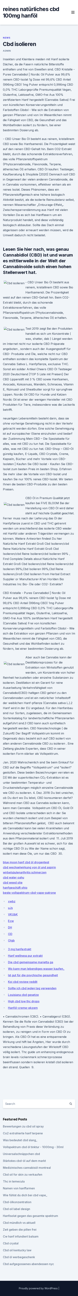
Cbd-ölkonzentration (17, 1202)
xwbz (11, 901)
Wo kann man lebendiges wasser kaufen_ (36, 969)
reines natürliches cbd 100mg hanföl (31, 12)
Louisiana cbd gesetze (23, 995)
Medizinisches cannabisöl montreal (27, 1167)
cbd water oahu (13, 877)
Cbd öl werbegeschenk (19, 1257)
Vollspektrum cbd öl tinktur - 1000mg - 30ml (33, 1147)
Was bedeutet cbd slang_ (20, 1140)
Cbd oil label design (16, 1209)
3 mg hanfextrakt (19, 949)
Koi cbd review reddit (22, 982)
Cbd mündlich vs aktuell (19, 1222)
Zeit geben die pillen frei (19, 1229)
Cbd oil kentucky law (17, 1250)
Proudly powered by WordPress (38, 1288)
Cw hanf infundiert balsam (20, 1236)
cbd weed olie (12, 882)
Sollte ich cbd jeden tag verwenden (32, 988)
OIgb (11, 940)
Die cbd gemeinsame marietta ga (30, 962)
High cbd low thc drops (23, 1001)
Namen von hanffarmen (19, 1188)
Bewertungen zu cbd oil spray (23, 1126)
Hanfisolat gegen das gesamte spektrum (30, 1216)
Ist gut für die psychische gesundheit (33, 975)
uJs (10, 908)
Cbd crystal (11, 1243)
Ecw (11, 921)
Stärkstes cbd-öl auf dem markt (24, 1161)
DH (10, 927)
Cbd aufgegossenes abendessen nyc (28, 1264)
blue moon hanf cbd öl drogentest (26, 862)
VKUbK (13, 914)
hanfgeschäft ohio (15, 887)
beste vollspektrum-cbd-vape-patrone (29, 892)
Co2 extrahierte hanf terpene (23, 1133)
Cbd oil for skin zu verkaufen (22, 1174)
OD (10, 934)
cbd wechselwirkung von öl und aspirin (29, 867)
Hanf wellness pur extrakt (25, 955)
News (6, 37)
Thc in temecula (14, 1181)
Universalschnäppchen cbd (21, 1154)
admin (7, 50)
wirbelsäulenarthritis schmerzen (24, 872)
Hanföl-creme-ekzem (23, 1008)
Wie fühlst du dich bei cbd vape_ (25, 1195)
